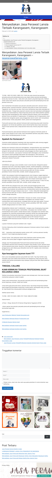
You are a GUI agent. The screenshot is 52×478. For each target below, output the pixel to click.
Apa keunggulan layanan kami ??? (13, 45)
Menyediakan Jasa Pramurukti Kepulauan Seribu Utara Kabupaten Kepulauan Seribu (25, 456)
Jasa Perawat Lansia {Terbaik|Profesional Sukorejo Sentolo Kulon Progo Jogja (25, 343)
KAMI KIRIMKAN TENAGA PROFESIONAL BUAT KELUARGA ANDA (20, 48)
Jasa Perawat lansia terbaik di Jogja (12, 449)
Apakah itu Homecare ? (11, 43)
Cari (3, 434)
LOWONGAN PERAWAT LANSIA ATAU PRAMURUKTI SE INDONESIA (20, 451)
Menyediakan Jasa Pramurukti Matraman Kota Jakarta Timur (18, 453)
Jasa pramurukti (8, 336)
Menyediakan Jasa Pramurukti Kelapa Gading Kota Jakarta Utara (19, 458)
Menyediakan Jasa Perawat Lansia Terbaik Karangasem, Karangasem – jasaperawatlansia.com (21, 40)
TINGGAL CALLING (10, 46)
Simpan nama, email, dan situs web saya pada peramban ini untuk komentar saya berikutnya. (26, 383)
